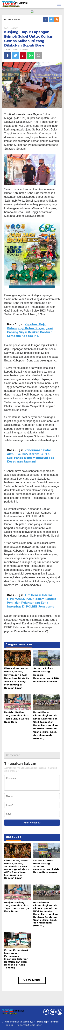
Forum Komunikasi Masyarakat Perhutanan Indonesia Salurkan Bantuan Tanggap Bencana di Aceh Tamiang (16, 959)
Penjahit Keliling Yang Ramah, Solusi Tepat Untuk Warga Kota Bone (16, 907)
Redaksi (8, 1025)
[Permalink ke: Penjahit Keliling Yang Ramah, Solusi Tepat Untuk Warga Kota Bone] (17, 701)
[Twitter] (51, 19)
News (15, 49)
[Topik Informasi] (15, 3)
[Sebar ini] (7, 55)
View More (32, 980)
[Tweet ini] (15, 55)
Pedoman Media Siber (29, 1025)
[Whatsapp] (30, 55)
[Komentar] (38, 55)
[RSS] (57, 19)
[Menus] (59, 4)
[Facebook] (46, 19)
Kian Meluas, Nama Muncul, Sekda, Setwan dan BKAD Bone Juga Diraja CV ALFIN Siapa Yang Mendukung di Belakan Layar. (16, 678)
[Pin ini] (23, 55)
